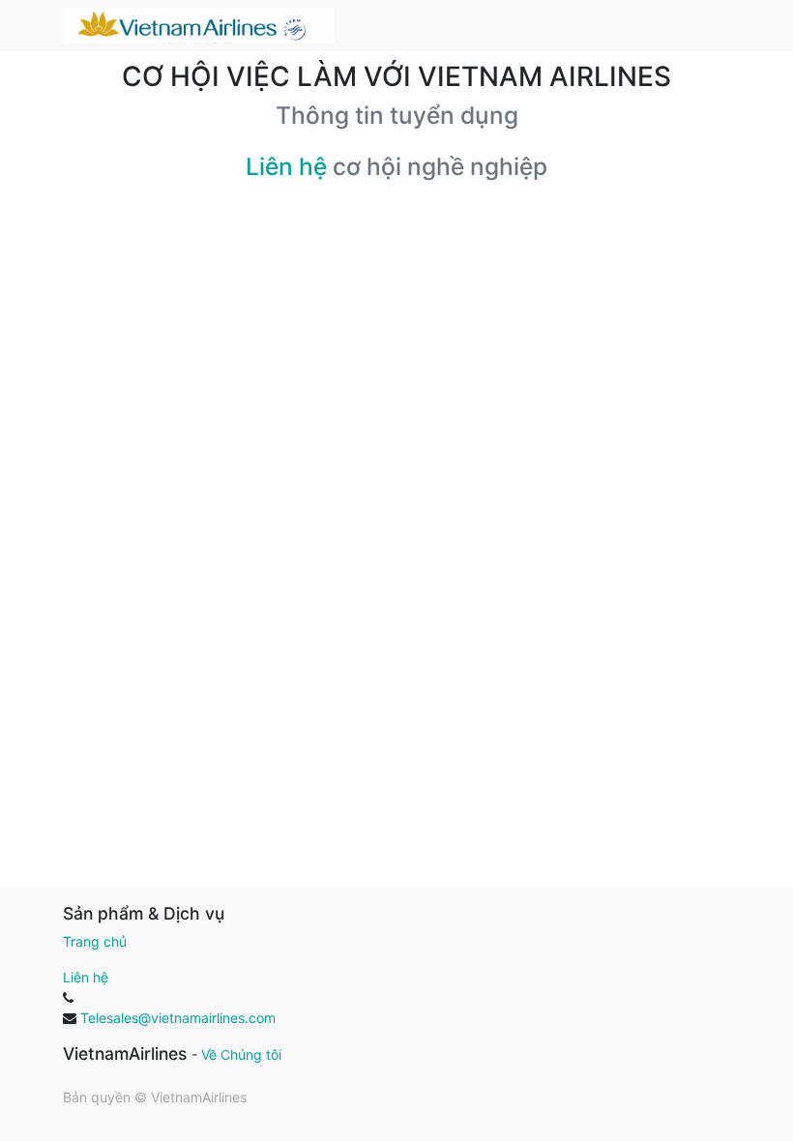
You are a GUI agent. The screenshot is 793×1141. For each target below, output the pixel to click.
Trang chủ (95, 941)
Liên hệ (286, 166)
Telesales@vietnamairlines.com (178, 1017)
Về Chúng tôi (241, 1054)
